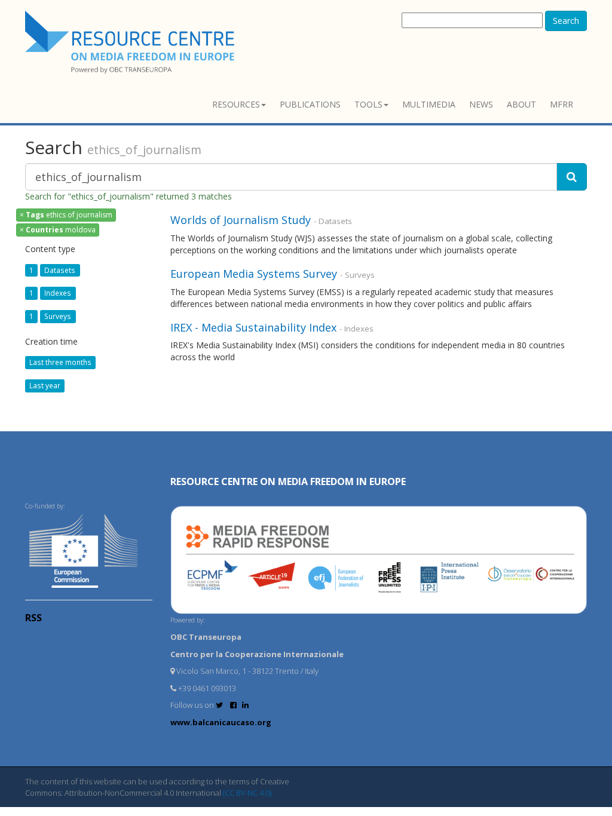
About (521, 104)
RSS (33, 617)
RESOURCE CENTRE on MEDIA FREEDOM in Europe (288, 481)
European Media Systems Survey (253, 273)
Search (566, 20)
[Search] (571, 177)
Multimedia (428, 104)
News (481, 104)
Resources (236, 104)
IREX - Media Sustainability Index (253, 327)
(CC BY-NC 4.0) (247, 792)
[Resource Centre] (131, 42)
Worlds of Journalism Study (240, 220)
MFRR (561, 104)
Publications (310, 104)
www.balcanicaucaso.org (220, 722)
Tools (368, 104)
